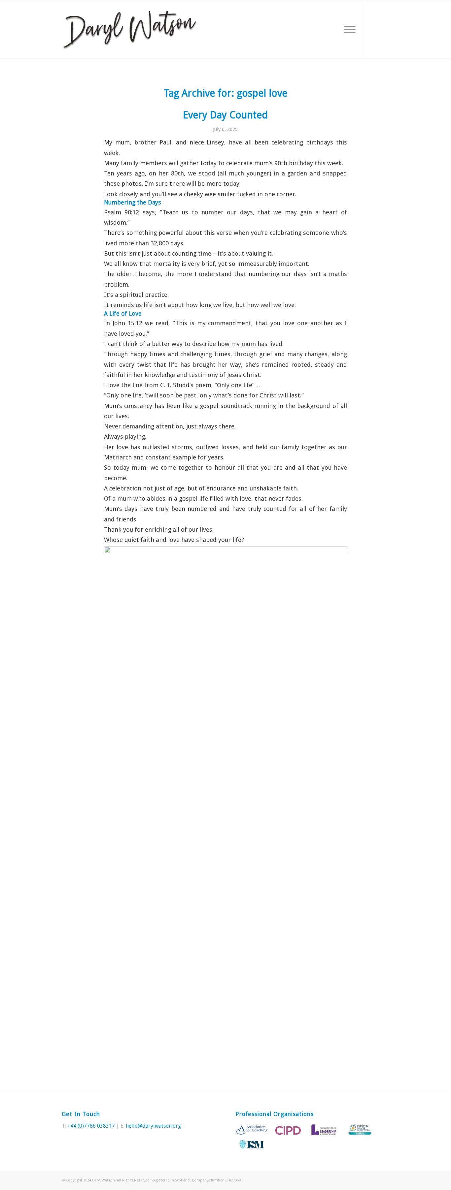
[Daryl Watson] (130, 29)
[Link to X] (374, 29)
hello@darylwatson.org (153, 1126)
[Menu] (348, 29)
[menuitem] (348, 29)
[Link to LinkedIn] (384, 29)
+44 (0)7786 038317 (91, 1126)
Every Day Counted (225, 115)
